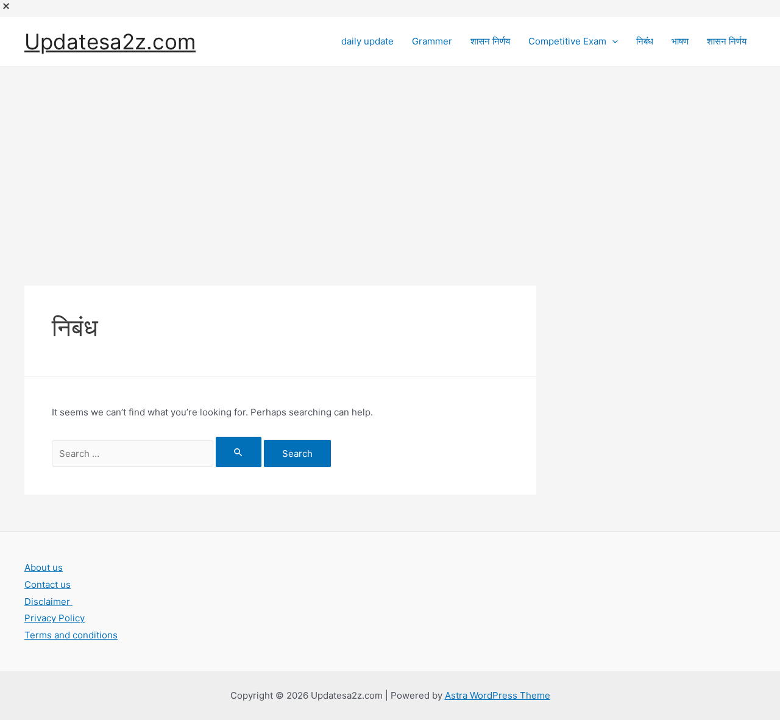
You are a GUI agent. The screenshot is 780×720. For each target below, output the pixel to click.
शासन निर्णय (490, 41)
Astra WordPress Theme (497, 695)
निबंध (644, 41)
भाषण (680, 41)
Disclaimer (48, 601)
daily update (367, 41)
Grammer (432, 41)
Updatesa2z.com (110, 41)
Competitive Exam (567, 41)
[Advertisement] (390, 157)
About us (43, 567)
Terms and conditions (71, 635)
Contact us (47, 584)
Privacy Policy (54, 618)
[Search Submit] (239, 452)
